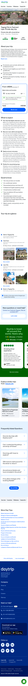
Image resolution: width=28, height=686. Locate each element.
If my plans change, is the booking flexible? (11, 479)
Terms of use (4, 668)
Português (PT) (12, 662)
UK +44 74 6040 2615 (9, 614)
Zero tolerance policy (18, 670)
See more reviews (14, 372)
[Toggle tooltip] (18, 86)
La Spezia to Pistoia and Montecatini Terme (11, 547)
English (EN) (3, 660)
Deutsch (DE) (19, 660)
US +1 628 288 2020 (8, 610)
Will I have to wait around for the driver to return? (13, 462)
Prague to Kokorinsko (6, 533)
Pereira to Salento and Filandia (8, 525)
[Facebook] (3, 645)
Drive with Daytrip (8, 558)
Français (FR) (4, 662)
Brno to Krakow (5, 545)
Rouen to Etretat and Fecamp (8, 530)
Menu (22, 2)
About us (3, 585)
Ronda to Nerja (4, 535)
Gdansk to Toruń (5, 519)
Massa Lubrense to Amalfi (7, 513)
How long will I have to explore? (10, 454)
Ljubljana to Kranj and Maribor (8, 539)
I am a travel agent (19, 558)
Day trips (3, 6)
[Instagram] (7, 645)
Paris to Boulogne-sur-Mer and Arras (10, 541)
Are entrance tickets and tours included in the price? (12, 471)
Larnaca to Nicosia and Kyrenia (8, 543)
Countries (9, 6)
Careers (3, 593)
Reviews (23, 39)
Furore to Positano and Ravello (8, 537)
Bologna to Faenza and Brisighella (9, 515)
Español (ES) (11, 660)
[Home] (4, 2)
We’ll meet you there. (8, 237)
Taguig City (22, 6)
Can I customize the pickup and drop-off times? (12, 445)
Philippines (15, 6)
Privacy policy (18, 668)
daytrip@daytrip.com (9, 618)
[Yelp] (12, 651)
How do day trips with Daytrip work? (10, 437)
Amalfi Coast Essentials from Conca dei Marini (12, 517)
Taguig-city (9, 384)
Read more (4, 58)
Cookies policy (11, 668)
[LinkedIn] (12, 645)
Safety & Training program (6, 670)
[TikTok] (7, 651)
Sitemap (3, 597)
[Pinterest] (3, 651)
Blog (2, 589)
